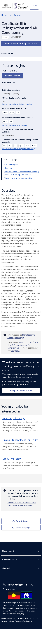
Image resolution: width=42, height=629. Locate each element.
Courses (17, 15)
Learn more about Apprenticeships (19, 148)
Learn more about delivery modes (17, 104)
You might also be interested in (18, 178)
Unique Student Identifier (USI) (20, 439)
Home (4, 15)
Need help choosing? (13, 418)
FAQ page (15, 350)
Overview (8, 168)
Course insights (11, 164)
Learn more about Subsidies (15, 125)
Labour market (11, 458)
